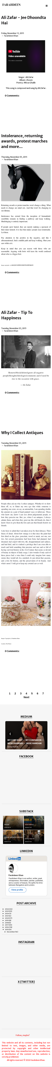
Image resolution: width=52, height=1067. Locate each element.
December (11, 932)
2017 (7, 925)
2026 (7, 909)
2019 (7, 920)
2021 (7, 916)
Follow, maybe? (23, 1035)
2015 (7, 929)
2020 (7, 918)
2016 (7, 927)
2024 (7, 913)
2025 (7, 911)
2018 (7, 923)
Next (26, 697)
